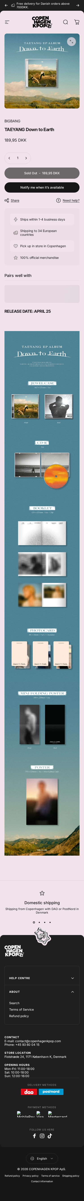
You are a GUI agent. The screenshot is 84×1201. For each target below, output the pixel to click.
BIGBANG (12, 121)
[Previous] (6, 5)
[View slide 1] (34, 922)
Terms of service (50, 1175)
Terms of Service (21, 1009)
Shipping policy (70, 1175)
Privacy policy (31, 1175)
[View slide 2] (39, 922)
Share (15, 200)
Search (14, 1003)
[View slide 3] (44, 922)
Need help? (71, 200)
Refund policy (19, 1016)
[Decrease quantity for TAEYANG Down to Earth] (9, 158)
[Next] (78, 5)
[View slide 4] (50, 922)
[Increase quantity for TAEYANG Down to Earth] (26, 158)
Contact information (42, 1181)
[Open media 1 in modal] (71, 41)
